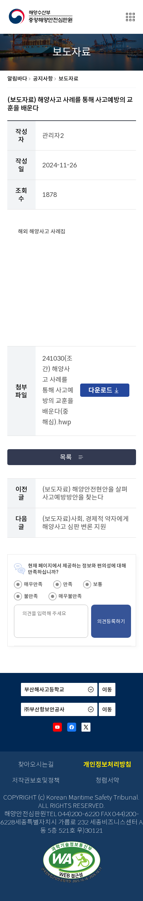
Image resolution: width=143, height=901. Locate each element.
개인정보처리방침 (107, 764)
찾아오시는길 (36, 764)
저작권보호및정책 (36, 780)
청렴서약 (107, 780)
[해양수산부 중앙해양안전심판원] (40, 16)
